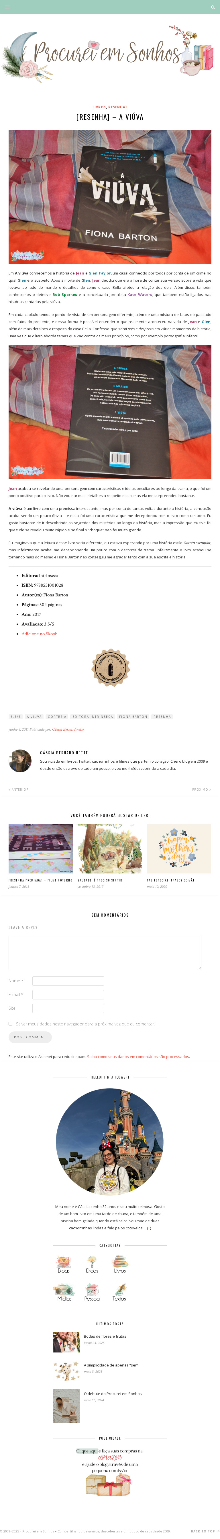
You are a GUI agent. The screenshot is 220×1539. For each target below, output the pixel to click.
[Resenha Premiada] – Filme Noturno (40, 880)
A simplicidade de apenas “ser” (111, 1365)
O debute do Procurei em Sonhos (113, 1393)
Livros (99, 107)
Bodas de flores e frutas (105, 1336)
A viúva (34, 717)
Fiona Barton (133, 717)
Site (12, 1008)
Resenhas (118, 107)
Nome (16, 980)
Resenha (162, 717)
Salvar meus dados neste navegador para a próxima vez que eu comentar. (85, 1024)
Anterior (20, 789)
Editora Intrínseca (92, 717)
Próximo (200, 789)
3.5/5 (16, 717)
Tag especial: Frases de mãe (171, 880)
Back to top (203, 1531)
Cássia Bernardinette (68, 729)
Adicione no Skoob (39, 634)
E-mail (16, 994)
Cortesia (57, 717)
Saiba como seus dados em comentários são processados (138, 1056)
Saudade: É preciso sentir (100, 880)
